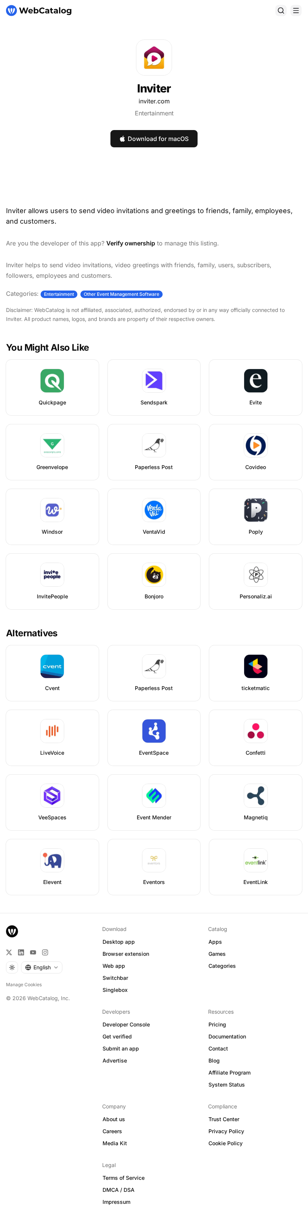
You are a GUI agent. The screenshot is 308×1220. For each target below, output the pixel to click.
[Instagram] (45, 952)
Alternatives (31, 633)
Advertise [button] (115, 1060)
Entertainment (154, 113)
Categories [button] (222, 966)
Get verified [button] (117, 1036)
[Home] (38, 11)
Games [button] (217, 954)
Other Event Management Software (121, 294)
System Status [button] (226, 1084)
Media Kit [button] (115, 1143)
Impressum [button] (116, 1202)
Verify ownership (130, 243)
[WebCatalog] (12, 931)
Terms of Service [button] (124, 1178)
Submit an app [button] (121, 1048)
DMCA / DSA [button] (118, 1190)
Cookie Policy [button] (225, 1143)
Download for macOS (158, 138)
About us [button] (114, 1119)
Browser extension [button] (126, 954)
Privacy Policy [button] (226, 1131)
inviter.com (154, 101)
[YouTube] (33, 952)
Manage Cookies (24, 984)
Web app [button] (114, 966)
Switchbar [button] (115, 978)
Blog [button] (214, 1060)
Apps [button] (215, 941)
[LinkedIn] (21, 952)
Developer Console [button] (126, 1024)
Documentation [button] (227, 1036)
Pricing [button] (217, 1024)
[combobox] (41, 967)
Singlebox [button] (115, 990)
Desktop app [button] (119, 941)
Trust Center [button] (223, 1119)
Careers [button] (112, 1131)
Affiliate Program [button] (229, 1072)
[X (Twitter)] (9, 952)
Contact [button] (218, 1048)
